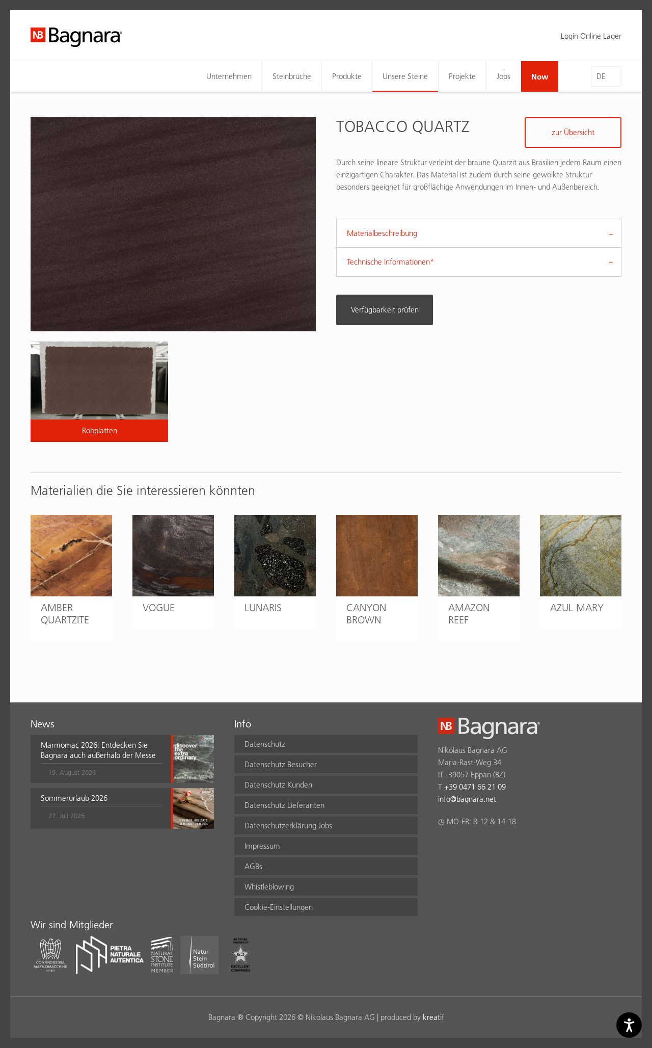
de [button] (601, 76)
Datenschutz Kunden (278, 785)
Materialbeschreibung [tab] (382, 233)
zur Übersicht (573, 132)
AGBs (253, 866)
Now (539, 76)
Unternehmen (229, 76)
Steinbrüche (292, 76)
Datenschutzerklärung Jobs (288, 825)
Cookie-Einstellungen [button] (278, 907)
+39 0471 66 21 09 (475, 787)
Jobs (503, 76)
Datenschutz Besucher (280, 764)
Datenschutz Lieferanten (284, 805)
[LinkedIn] (484, 848)
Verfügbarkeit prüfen (385, 310)
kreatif (433, 1017)
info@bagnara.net (467, 799)
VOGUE (159, 607)
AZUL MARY (577, 607)
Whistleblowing (269, 887)
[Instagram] (464, 848)
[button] (102, 759)
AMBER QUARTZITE (65, 613)
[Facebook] (444, 848)
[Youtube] (503, 848)
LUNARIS (263, 607)
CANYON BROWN (366, 613)
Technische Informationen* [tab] (390, 262)
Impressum (262, 846)
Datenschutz (264, 744)
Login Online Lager (591, 36)
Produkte (347, 76)
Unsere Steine (405, 76)
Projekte (462, 76)
